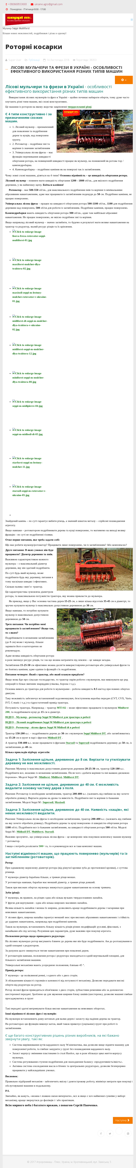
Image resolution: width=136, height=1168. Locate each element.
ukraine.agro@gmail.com (49, 4)
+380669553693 (17, 4)
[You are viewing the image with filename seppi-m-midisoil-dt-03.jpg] (72, 442)
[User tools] (124, 80)
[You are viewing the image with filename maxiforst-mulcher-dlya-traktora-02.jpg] (72, 272)
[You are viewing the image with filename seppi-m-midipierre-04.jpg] (72, 414)
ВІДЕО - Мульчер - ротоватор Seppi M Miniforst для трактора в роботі (47, 717)
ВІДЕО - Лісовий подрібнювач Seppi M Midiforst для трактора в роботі (48, 722)
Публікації (34, 60)
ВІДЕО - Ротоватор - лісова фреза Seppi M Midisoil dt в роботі (42, 727)
